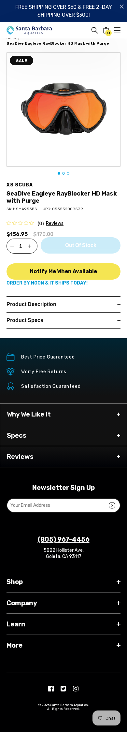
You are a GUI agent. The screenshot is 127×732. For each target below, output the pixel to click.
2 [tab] (63, 173)
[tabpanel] (63, 109)
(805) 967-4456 (64, 539)
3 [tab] (68, 173)
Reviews (55, 223)
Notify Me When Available (63, 271)
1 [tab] (59, 173)
